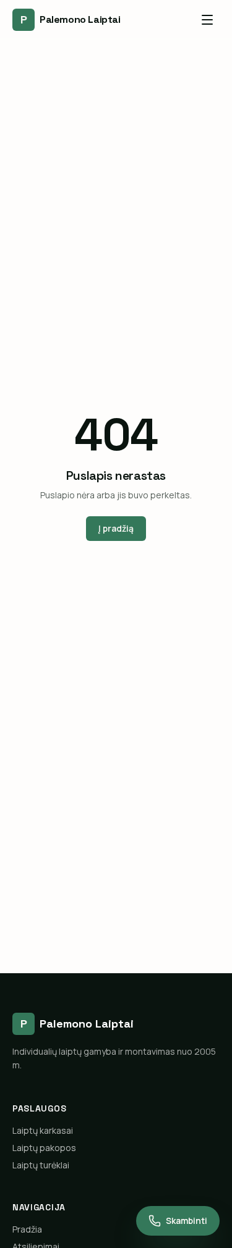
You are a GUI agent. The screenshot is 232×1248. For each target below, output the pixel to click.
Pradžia (27, 1229)
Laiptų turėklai (40, 1165)
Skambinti (186, 1220)
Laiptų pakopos (44, 1148)
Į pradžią (116, 528)
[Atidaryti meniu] (207, 19)
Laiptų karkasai (42, 1130)
